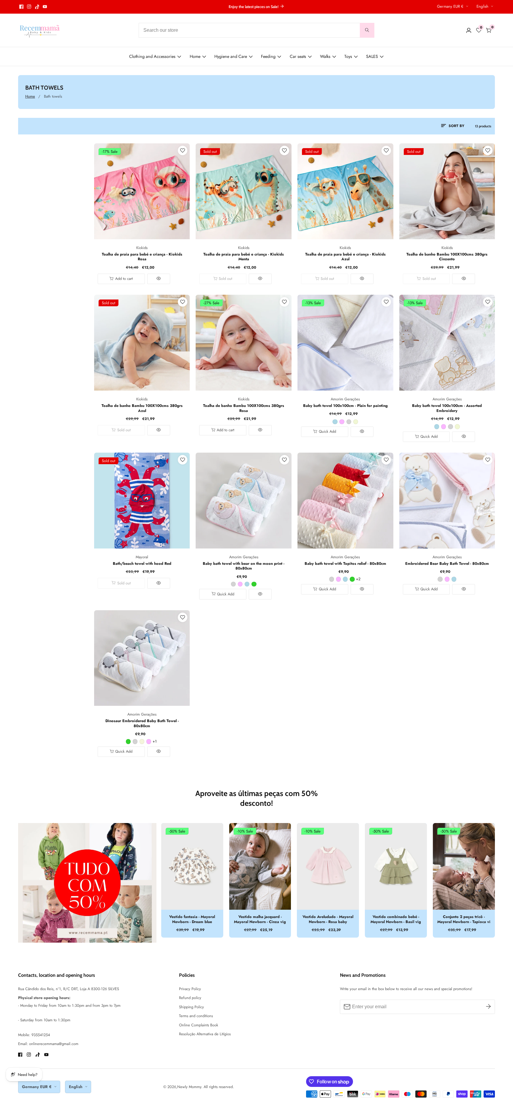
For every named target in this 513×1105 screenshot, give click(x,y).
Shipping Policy (191, 1007)
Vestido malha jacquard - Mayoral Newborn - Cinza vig (260, 919)
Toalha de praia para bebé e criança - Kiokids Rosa (142, 257)
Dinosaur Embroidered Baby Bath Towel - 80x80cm (142, 723)
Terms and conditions (196, 1016)
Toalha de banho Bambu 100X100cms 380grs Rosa (243, 408)
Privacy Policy (190, 989)
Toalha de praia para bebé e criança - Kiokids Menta (243, 257)
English (483, 6)
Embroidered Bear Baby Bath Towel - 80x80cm (447, 563)
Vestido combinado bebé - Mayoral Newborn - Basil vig (395, 919)
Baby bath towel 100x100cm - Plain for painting (345, 405)
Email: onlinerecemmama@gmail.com (48, 1044)
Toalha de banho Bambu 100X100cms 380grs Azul (142, 408)
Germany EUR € (451, 6)
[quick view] (158, 279)
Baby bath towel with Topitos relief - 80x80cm (345, 563)
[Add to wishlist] (182, 150)
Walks (325, 56)
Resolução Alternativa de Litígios (205, 1034)
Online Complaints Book (198, 1025)
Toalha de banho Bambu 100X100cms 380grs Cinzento (446, 257)
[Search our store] (367, 30)
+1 (155, 741)
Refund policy (190, 998)
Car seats (298, 56)
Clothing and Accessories (152, 56)
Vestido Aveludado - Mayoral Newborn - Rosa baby (328, 919)
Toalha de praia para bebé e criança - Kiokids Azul (345, 257)
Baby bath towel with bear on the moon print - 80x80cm (243, 566)
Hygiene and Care (230, 56)
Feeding (268, 56)
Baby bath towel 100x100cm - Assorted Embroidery (447, 408)
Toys (348, 56)
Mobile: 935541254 (34, 1035)
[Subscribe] (488, 1007)
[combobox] (256, 30)
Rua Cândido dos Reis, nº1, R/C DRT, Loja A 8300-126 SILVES (68, 989)
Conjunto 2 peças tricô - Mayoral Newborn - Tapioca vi (463, 919)
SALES (372, 56)
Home (195, 56)
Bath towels (53, 96)
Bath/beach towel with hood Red (142, 563)
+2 (358, 579)
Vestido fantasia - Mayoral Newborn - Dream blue (192, 919)
